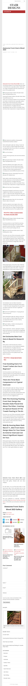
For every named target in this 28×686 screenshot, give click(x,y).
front (7, 514)
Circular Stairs (6, 634)
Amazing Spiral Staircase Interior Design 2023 (13, 638)
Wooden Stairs (7, 678)
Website (5, 593)
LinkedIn (7, 522)
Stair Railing (6, 675)
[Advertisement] (14, 28)
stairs (10, 514)
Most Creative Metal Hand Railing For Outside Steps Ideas (13, 646)
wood (12, 514)
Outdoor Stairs (7, 662)
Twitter (7, 519)
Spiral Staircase (7, 668)
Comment (5, 568)
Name (4, 582)
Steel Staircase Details (8, 641)
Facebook (15, 519)
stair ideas (8, 44)
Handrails (6, 659)
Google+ (22, 519)
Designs (5, 656)
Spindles (6, 665)
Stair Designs (15, 684)
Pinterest (15, 522)
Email (21, 522)
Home (4, 44)
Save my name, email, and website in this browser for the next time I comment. (12, 598)
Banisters (6, 653)
